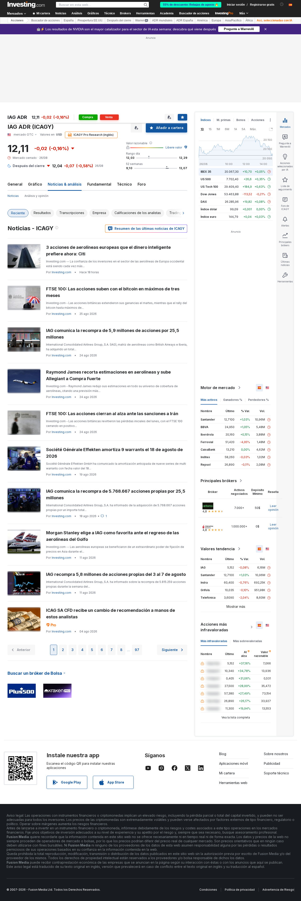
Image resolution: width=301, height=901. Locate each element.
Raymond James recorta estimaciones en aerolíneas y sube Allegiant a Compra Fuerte (108, 375)
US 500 (206, 179)
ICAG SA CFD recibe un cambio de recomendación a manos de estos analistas (110, 613)
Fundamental (99, 184)
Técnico (124, 184)
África (249, 20)
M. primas (223, 120)
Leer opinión (273, 507)
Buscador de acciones (194, 13)
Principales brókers (219, 480)
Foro (142, 184)
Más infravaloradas (214, 641)
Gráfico (35, 184)
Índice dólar (209, 209)
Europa (216, 20)
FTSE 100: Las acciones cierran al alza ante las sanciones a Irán (112, 413)
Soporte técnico (276, 773)
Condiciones (208, 889)
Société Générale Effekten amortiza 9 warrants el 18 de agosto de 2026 (114, 453)
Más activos (209, 400)
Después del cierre (119, 20)
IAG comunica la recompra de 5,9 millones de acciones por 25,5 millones (112, 333)
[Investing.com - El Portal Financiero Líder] (26, 4)
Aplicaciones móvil (233, 763)
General (15, 184)
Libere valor (174, 147)
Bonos (240, 120)
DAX (204, 201)
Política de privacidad (240, 889)
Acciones (17, 20)
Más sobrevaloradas (247, 641)
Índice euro (208, 216)
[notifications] (282, 4)
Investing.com (61, 272)
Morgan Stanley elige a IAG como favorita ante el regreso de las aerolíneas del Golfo (112, 536)
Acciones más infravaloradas (214, 627)
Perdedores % (258, 400)
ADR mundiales (162, 20)
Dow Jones (208, 194)
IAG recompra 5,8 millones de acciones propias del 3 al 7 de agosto (116, 574)
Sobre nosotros (276, 754)
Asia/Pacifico (233, 20)
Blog (222, 754)
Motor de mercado (218, 387)
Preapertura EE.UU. (90, 20)
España (69, 20)
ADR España (184, 20)
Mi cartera (227, 773)
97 (137, 650)
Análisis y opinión (36, 196)
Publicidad (272, 763)
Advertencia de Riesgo (278, 889)
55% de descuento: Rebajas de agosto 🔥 (190, 4)
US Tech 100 (209, 186)
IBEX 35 (206, 171)
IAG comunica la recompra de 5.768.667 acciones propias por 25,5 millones (115, 494)
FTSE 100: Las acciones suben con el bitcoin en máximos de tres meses (112, 292)
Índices (206, 120)
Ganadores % (232, 400)
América (202, 20)
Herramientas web (233, 783)
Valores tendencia (218, 548)
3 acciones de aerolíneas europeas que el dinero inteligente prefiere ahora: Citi (108, 250)
